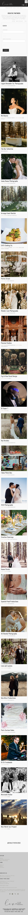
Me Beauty (4, 115)
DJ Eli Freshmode (6, 762)
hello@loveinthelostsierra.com (8, 887)
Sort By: (13, 21)
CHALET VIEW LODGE (18, 7)
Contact (2, 867)
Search (5, 50)
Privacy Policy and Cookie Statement (10, 890)
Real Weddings (4, 860)
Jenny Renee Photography (9, 181)
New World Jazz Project (9, 826)
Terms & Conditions (5, 876)
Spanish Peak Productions (9, 601)
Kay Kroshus (5, 440)
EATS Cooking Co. (7, 245)
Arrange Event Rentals (8, 213)
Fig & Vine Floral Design (9, 376)
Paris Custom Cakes (7, 730)
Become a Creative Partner (7, 875)
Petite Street (5, 278)
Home (1, 858)
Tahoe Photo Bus (6, 473)
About (1, 866)
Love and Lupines (6, 666)
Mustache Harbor (6, 794)
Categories (5, 29)
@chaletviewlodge (14, 843)
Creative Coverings (7, 537)
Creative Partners (14, 13)
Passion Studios (6, 343)
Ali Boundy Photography (9, 633)
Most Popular (19, 21)
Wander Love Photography (9, 311)
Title (25, 21)
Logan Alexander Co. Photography (12, 83)
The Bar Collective (7, 149)
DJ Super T (4, 408)
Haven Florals (5, 569)
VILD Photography (7, 505)
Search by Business (7, 39)
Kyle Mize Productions (8, 698)
